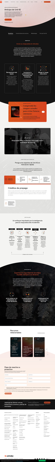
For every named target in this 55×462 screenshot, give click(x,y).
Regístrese (46, 402)
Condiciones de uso (16, 458)
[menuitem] (7, 2)
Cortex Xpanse (21, 435)
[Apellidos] (39, 375)
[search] (41, 1)
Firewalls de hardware (15, 419)
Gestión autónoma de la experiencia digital (15, 438)
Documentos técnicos (46, 432)
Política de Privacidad (20, 391)
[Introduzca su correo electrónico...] (35, 403)
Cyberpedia (45, 419)
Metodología (34, 33)
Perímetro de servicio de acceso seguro (15, 431)
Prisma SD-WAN (15, 445)
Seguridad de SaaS (6, 439)
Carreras (37, 416)
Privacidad (5, 458)
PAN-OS (14, 426)
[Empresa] (39, 378)
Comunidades (45, 416)
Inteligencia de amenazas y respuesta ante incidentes (31, 416)
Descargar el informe (43, 112)
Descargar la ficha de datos (9, 22)
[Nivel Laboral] (15, 381)
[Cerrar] (54, 460)
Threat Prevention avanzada (7, 425)
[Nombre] (15, 375)
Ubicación (37, 425)
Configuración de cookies (42, 460)
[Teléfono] (39, 381)
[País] (15, 385)
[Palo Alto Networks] (6, 1)
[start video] (27, 146)
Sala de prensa (37, 427)
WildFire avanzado (6, 428)
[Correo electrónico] (15, 378)
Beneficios (10, 33)
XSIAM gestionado (21, 439)
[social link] (35, 459)
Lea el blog (25, 354)
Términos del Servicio (27, 391)
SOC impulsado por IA (22, 429)
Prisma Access (14, 441)
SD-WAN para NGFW (15, 424)
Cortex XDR (20, 432)
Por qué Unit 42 (43, 33)
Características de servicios (22, 33)
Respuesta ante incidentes (31, 419)
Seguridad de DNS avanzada (7, 430)
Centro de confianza (10, 458)
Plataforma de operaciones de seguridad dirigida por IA (22, 416)
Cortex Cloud (21, 419)
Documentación (21, 458)
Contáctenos (7, 19)
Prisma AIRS (5, 419)
